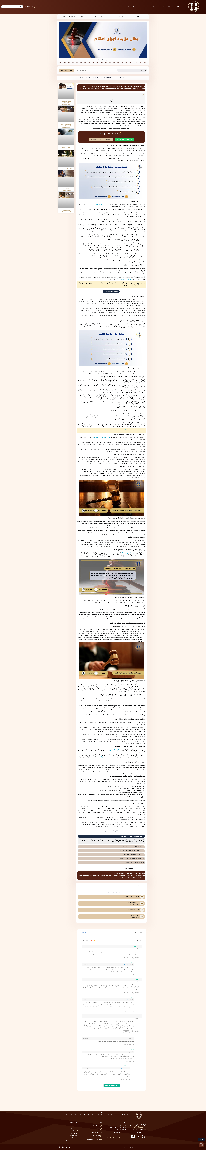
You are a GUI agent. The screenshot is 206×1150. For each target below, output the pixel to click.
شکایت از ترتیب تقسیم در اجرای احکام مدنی (66, 189)
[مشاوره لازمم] (201, 1144)
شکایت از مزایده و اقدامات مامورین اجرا (66, 211)
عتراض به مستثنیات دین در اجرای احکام (124, 430)
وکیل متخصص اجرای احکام (123, 279)
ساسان (122, 1068)
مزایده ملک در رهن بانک (128, 553)
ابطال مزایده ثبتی (98, 205)
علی (127, 1038)
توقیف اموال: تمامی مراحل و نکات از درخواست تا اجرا (66, 102)
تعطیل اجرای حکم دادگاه (66, 148)
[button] (85, 70)
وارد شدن (84, 932)
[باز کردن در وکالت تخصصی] (163, 6)
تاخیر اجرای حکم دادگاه (66, 169)
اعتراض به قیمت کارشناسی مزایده (128, 771)
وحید (127, 999)
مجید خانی (125, 964)
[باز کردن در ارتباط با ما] (123, 6)
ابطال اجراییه (101, 757)
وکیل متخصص (130, 962)
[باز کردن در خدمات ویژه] (142, 6)
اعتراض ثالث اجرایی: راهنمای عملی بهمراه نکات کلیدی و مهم (66, 125)
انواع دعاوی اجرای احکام (133, 17)
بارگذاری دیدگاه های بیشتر (111, 1085)
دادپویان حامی (143, 17)
